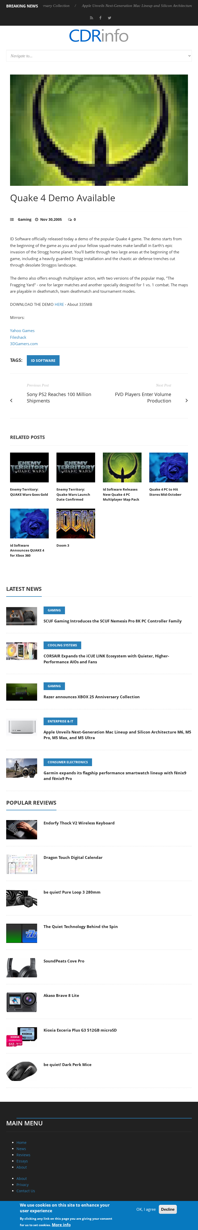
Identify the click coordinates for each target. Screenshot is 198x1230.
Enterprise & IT (60, 721)
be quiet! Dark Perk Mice (68, 1064)
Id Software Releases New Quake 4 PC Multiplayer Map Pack (121, 494)
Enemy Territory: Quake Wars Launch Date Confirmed (73, 494)
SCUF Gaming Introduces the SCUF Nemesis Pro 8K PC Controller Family (113, 620)
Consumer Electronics (68, 762)
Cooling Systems (62, 645)
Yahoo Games (22, 330)
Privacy (22, 1184)
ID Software (43, 360)
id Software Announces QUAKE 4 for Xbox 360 (27, 550)
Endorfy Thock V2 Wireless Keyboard (79, 822)
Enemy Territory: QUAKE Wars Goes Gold (29, 492)
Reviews (23, 1154)
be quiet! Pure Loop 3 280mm (72, 892)
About (21, 1167)
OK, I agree (146, 1209)
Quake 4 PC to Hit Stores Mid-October (165, 492)
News (21, 1148)
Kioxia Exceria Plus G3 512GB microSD (80, 1030)
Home (21, 1142)
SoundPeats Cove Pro (64, 960)
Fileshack (18, 337)
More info (61, 1224)
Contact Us (25, 1190)
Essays (22, 1161)
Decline (168, 1209)
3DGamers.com (24, 343)
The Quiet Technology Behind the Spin (81, 926)
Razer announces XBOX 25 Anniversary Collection (92, 696)
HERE (59, 304)
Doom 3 (62, 545)
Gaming (24, 219)
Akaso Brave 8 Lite (61, 995)
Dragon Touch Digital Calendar (73, 857)
